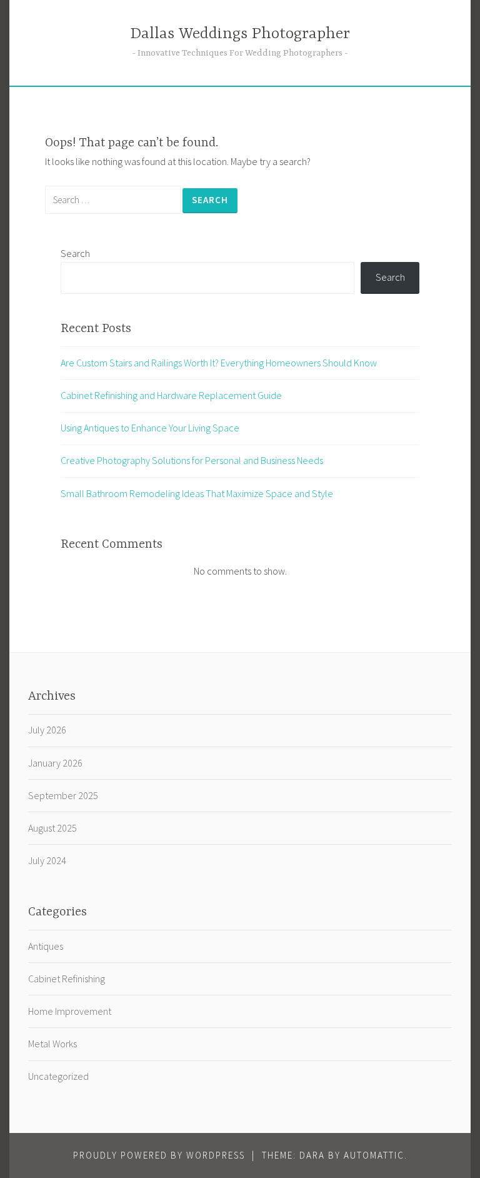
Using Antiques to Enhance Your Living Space (150, 427)
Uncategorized (58, 1076)
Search (75, 253)
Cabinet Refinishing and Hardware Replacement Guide (171, 395)
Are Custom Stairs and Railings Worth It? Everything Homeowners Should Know (219, 362)
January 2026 (55, 763)
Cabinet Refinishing (66, 978)
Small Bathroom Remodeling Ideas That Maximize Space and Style (197, 493)
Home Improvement (69, 1011)
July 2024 (47, 860)
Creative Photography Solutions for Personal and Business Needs (192, 460)
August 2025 (52, 828)
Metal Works (52, 1043)
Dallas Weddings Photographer (240, 34)
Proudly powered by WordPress (159, 1155)
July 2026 (47, 729)
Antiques (45, 946)
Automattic (374, 1155)
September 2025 (63, 795)
